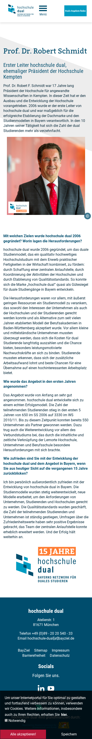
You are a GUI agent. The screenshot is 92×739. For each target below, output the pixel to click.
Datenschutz (60, 655)
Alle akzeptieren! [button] (23, 734)
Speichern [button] (69, 734)
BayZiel (24, 650)
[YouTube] (51, 688)
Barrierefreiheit (33, 655)
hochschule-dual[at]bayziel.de (50, 638)
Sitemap (40, 650)
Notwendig (16, 720)
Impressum (60, 650)
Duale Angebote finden (75, 11)
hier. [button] (64, 714)
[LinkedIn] (41, 688)
